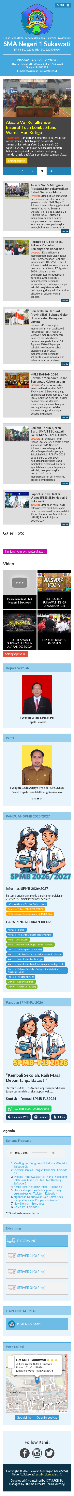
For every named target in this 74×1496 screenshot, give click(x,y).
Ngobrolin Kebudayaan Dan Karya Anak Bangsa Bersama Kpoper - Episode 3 (38, 1198)
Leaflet (32, 1411)
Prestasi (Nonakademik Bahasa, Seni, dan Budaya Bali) (36, 964)
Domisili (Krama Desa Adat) (22, 986)
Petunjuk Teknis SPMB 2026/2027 (25, 909)
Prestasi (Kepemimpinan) (21, 976)
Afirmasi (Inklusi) (16, 929)
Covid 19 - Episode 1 (26, 1207)
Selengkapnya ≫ (15, 654)
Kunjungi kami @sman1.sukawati (25, 551)
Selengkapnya (16, 160)
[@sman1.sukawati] (37, 1457)
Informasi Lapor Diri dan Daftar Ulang (27, 904)
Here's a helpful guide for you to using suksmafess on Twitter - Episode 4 (38, 1191)
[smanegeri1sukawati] (25, 1457)
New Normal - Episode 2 (29, 1203)
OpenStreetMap (47, 1411)
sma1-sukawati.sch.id (49, 1474)
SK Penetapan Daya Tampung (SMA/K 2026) (30, 914)
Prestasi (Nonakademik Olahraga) (25, 959)
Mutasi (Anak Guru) (18, 939)
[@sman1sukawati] (49, 1457)
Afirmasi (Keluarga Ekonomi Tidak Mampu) (30, 934)
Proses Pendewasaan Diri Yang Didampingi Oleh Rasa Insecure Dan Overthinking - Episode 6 (40, 1180)
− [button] (11, 1365)
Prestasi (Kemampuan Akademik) (25, 949)
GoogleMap (24, 1417)
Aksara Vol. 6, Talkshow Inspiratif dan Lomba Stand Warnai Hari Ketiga (31, 127)
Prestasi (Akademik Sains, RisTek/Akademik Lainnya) (35, 954)
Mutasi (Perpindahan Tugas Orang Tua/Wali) (30, 944)
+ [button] (11, 1358)
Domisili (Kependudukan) (21, 981)
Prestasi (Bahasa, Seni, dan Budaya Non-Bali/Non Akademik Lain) (33, 970)
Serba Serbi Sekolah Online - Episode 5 (38, 1186)
